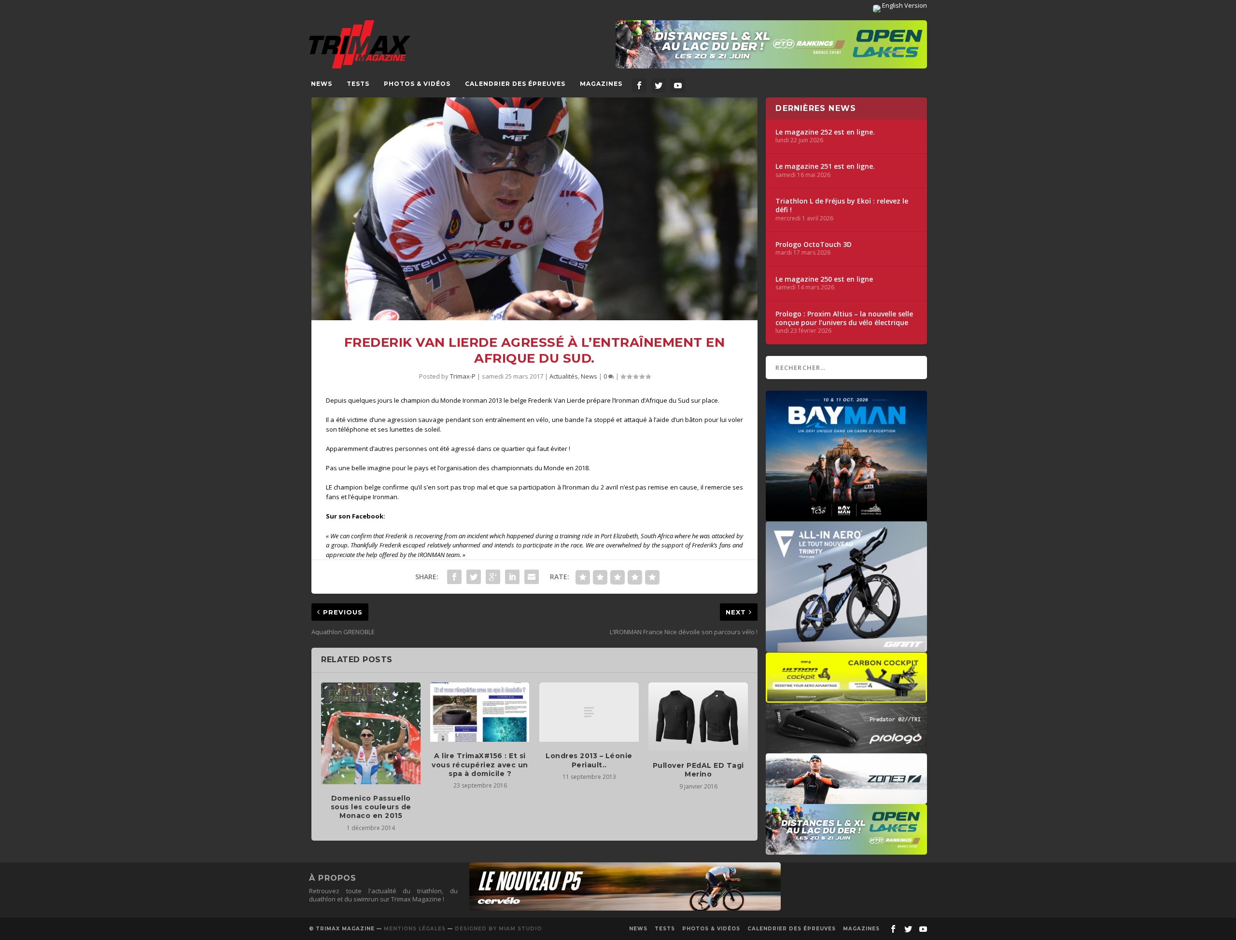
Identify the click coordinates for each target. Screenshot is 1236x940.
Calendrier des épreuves (515, 83)
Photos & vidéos (417, 83)
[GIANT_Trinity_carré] (846, 647)
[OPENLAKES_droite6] (846, 849)
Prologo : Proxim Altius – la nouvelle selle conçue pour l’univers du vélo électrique (844, 318)
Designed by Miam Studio (498, 929)
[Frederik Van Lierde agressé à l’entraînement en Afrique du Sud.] (534, 208)
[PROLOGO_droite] (846, 748)
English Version (904, 5)
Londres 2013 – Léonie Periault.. (589, 760)
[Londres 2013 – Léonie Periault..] (589, 712)
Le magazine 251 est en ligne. (825, 166)
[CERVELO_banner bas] (625, 908)
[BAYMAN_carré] (846, 516)
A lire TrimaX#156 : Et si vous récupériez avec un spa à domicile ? (480, 764)
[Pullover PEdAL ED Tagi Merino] (698, 716)
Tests (358, 83)
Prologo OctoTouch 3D (813, 244)
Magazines (601, 83)
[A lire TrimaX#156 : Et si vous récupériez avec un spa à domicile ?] (480, 712)
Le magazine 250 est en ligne (824, 279)
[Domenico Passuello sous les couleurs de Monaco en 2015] (371, 733)
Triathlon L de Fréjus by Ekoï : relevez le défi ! (841, 205)
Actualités (563, 376)
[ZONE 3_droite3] (846, 799)
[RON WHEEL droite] (846, 698)
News (321, 83)
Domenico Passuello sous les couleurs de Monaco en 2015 (371, 807)
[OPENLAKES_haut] (771, 44)
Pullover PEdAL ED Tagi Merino (698, 769)
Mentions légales (415, 929)
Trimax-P (463, 376)
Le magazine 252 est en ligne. (825, 132)
